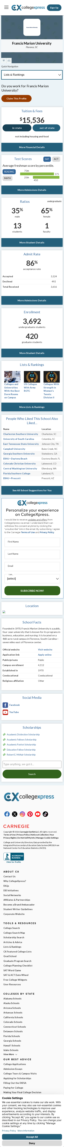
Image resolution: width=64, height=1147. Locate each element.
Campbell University (14, 449)
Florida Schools (11, 1036)
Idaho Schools (10, 1050)
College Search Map (14, 932)
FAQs (6, 885)
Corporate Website (14, 914)
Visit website (45, 649)
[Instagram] (22, 816)
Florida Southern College (16, 473)
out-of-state (47, 127)
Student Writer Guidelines (18, 909)
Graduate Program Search (17, 961)
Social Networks (12, 895)
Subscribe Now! (32, 590)
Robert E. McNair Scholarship (21, 754)
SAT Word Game (12, 970)
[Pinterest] (30, 816)
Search (32, 774)
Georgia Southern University (19, 453)
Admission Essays (12, 1069)
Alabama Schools (12, 998)
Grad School (10, 956)
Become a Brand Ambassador (19, 904)
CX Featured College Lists (17, 951)
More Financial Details (32, 147)
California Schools (13, 1017)
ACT (56, 159)
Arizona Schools (12, 1008)
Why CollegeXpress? (14, 881)
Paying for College (13, 1087)
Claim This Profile (16, 98)
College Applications (14, 1064)
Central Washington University (20, 468)
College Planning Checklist (17, 965)
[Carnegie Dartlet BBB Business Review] (13, 862)
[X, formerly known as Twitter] (14, 816)
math (7, 178)
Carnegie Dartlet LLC (29, 831)
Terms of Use (28, 532)
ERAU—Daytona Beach (15, 458)
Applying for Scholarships (17, 1078)
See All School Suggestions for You (32, 490)
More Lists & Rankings (32, 407)
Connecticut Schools (14, 1026)
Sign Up (54, 7)
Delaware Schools (13, 1031)
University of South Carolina (18, 439)
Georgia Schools (12, 1040)
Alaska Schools (11, 1003)
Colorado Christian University (19, 463)
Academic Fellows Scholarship (22, 739)
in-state (17, 127)
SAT (47, 159)
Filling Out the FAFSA (14, 1083)
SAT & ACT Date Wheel (16, 975)
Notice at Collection (40, 834)
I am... (11, 574)
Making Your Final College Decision (22, 1092)
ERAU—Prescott (12, 478)
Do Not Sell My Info (26, 837)
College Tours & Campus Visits (20, 1073)
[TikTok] (45, 816)
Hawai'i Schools (11, 1045)
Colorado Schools (12, 1022)
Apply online (45, 654)
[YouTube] (37, 816)
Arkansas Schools (12, 1012)
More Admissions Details (32, 189)
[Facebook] (7, 816)
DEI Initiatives (11, 890)
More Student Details (31, 242)
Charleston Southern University (20, 434)
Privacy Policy (47, 532)
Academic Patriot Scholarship (21, 744)
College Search (11, 928)
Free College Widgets (15, 979)
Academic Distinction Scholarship (23, 734)
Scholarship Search (13, 937)
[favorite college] (3, 60)
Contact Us (9, 876)
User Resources (12, 984)
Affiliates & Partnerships (16, 899)
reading (9, 171)
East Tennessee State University (21, 444)
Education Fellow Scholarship (21, 749)
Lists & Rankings (12, 946)
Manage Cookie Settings (47, 837)
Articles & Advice (12, 942)
